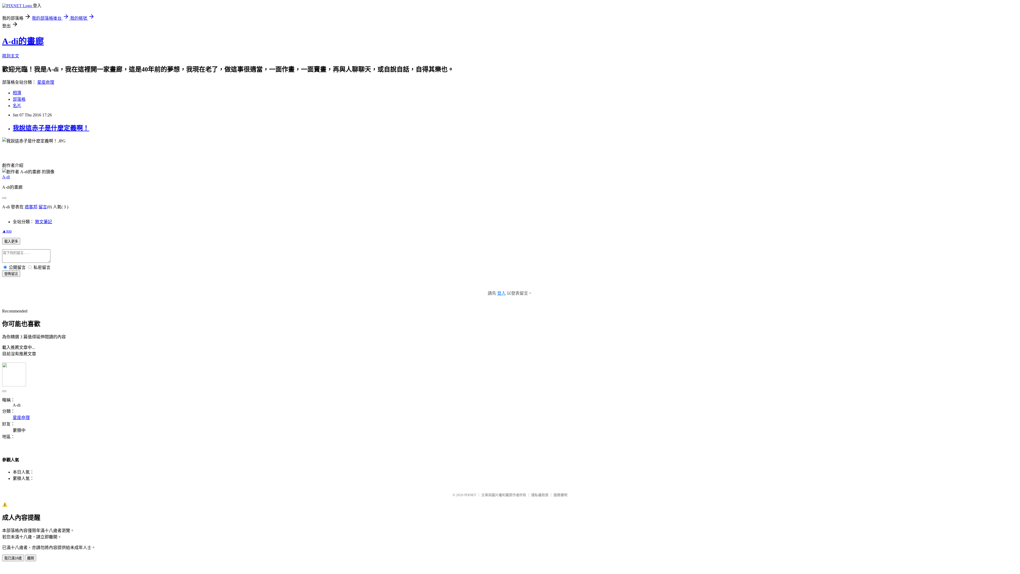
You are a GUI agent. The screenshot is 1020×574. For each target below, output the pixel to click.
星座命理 (45, 82)
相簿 (17, 93)
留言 (43, 207)
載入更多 (11, 241)
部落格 (19, 99)
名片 (17, 105)
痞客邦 (31, 207)
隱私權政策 (540, 495)
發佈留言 (11, 274)
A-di (6, 177)
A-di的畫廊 (23, 41)
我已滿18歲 (13, 558)
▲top (7, 231)
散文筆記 (43, 222)
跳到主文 (10, 56)
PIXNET (470, 495)
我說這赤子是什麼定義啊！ (51, 128)
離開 (30, 558)
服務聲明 (560, 495)
